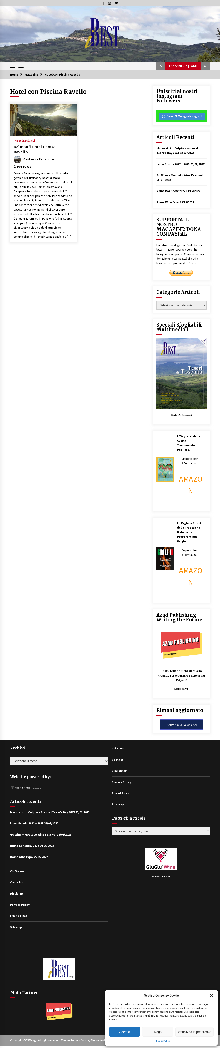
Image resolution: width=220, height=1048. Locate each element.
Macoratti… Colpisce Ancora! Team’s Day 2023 (42, 812)
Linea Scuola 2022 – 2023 (173, 164)
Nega (158, 1032)
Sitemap (16, 927)
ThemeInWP (98, 1040)
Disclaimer (17, 893)
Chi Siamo (17, 871)
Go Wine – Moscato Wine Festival (179, 175)
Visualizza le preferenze (194, 1032)
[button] (211, 995)
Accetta (124, 1032)
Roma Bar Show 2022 (170, 191)
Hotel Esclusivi (25, 140)
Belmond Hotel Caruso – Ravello (36, 149)
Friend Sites (18, 916)
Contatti (16, 882)
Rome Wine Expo (167, 202)
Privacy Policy (162, 1040)
